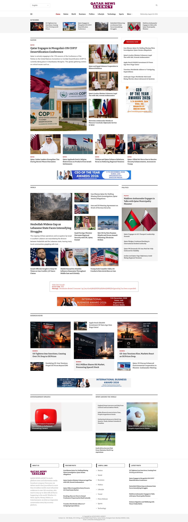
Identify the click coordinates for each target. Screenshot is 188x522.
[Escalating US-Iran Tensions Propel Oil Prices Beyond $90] (36, 366)
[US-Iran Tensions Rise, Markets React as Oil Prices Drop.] (137, 341)
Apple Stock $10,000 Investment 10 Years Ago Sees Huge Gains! (138, 64)
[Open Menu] (31, 14)
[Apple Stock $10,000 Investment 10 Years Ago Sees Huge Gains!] (80, 326)
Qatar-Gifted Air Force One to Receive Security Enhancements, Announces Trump (142, 161)
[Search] (156, 5)
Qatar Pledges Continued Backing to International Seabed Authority (136, 242)
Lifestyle (101, 14)
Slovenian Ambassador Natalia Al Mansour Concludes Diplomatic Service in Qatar (103, 123)
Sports (121, 14)
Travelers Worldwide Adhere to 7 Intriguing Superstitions (139, 71)
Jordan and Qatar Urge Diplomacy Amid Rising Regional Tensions (138, 257)
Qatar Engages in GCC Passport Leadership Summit (139, 235)
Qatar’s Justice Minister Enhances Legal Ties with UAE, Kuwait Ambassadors (138, 56)
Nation (65, 14)
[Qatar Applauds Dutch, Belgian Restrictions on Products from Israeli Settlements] (78, 149)
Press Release (103, 499)
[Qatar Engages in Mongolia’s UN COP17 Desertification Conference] (69, 26)
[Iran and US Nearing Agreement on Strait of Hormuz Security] (81, 209)
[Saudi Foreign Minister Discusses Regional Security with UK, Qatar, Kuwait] (84, 228)
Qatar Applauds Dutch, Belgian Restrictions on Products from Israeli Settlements (77, 161)
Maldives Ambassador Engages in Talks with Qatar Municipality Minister (139, 201)
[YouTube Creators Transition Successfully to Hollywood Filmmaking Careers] (45, 416)
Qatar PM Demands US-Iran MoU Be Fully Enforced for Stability (138, 250)
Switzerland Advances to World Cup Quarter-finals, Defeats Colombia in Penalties (109, 421)
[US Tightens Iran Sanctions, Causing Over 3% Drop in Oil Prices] (36, 26)
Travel (100, 494)
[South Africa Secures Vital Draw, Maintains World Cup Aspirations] (105, 443)
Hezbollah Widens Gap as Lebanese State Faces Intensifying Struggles (50, 228)
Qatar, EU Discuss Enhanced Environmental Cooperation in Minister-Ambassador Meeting (145, 365)
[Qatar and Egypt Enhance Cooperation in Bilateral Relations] (103, 56)
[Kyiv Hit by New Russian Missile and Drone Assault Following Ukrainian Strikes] (108, 228)
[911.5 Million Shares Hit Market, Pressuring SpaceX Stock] (94, 352)
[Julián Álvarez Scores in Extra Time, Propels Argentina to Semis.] (142, 416)
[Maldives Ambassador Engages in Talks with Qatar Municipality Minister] (134, 26)
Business (82, 14)
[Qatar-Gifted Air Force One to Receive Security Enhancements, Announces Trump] (143, 149)
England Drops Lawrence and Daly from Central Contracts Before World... (110, 406)
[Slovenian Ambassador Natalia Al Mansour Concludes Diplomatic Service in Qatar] (103, 112)
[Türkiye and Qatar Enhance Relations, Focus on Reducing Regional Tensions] (110, 148)
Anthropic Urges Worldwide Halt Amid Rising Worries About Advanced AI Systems (139, 78)
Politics (92, 14)
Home (58, 14)
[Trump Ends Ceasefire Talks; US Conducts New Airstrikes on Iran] (104, 260)
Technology (111, 14)
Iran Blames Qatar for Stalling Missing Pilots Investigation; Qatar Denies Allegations (139, 49)
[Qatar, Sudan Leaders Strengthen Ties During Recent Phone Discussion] (45, 148)
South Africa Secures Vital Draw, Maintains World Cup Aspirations (104, 450)
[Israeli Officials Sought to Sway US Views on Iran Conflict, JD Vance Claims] (44, 261)
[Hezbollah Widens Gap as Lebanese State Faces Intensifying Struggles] (101, 26)
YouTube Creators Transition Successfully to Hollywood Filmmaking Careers (43, 426)
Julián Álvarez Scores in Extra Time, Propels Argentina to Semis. (109, 413)
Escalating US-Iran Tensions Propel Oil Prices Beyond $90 (57, 364)
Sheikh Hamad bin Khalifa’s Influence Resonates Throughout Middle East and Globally (73, 271)
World (73, 14)
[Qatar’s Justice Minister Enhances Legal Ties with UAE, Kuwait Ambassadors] (103, 84)
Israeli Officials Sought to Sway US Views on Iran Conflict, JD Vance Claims (43, 271)
